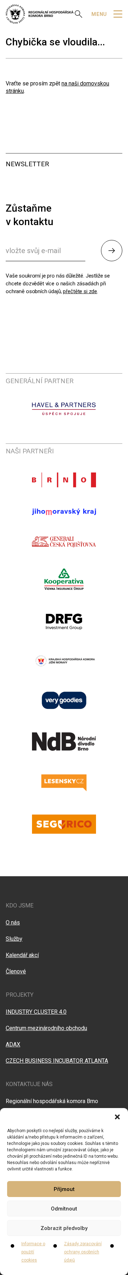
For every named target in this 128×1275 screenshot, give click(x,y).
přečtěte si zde (80, 291)
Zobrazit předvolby (64, 1228)
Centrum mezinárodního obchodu (46, 1028)
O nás (13, 922)
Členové (16, 971)
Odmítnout (64, 1209)
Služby (14, 938)
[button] (117, 1116)
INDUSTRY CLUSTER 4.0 (36, 1011)
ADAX (13, 1044)
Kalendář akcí (22, 955)
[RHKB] (40, 14)
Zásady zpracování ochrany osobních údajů (83, 1252)
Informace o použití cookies (33, 1252)
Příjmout (64, 1189)
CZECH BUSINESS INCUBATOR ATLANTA (57, 1060)
